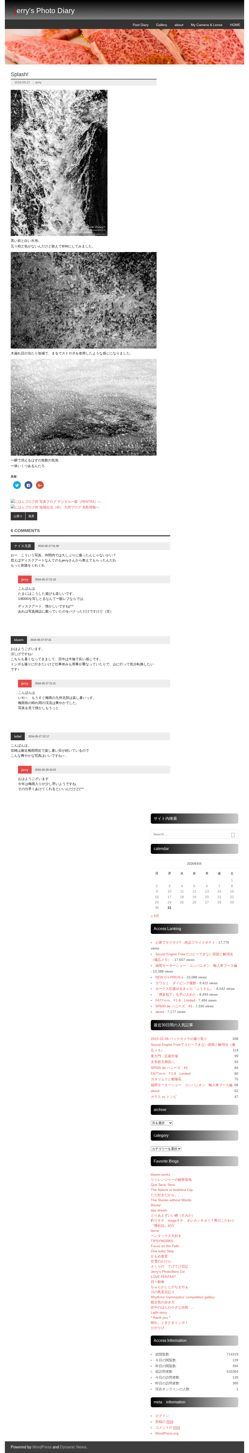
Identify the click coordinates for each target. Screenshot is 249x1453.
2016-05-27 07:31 (40, 639)
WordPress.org (166, 1433)
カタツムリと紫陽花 (166, 1079)
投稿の (164, 1422)
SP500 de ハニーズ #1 (173, 1006)
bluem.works (160, 1174)
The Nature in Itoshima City (172, 1190)
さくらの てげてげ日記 (169, 1266)
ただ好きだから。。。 (168, 1195)
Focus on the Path (165, 1246)
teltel (17, 736)
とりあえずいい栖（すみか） (173, 1215)
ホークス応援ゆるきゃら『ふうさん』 (184, 989)
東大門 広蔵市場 (164, 1056)
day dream (159, 1210)
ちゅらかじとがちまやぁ (169, 1287)
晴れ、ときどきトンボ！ (169, 1323)
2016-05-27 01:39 (48, 545)
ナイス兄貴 (22, 546)
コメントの (167, 1427)
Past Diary (141, 25)
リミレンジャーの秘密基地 (171, 1180)
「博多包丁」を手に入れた (175, 994)
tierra (155, 1231)
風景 (31, 516)
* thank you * (164, 1317)
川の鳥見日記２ (163, 1292)
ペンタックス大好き (166, 1236)
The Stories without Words (171, 1200)
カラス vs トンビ (164, 1097)
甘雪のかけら (161, 1261)
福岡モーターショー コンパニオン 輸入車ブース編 (196, 965)
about (179, 25)
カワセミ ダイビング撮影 (175, 983)
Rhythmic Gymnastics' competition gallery (183, 1297)
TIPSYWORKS (162, 1241)
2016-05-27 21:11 (45, 683)
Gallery (161, 25)
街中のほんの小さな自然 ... (173, 1307)
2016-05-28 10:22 (45, 769)
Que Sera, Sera (163, 1185)
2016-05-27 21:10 (45, 579)
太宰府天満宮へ (163, 1062)
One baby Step (162, 1251)
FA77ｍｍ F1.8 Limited (175, 1000)
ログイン (162, 1416)
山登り (18, 516)
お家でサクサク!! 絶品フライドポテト (185, 942)
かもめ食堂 (159, 1256)
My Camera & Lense (206, 25)
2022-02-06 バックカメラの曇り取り (179, 1039)
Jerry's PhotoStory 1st (168, 1271)
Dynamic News (73, 1447)
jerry (38, 82)
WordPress (42, 1447)
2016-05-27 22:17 (38, 736)
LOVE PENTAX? (163, 1277)
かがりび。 (159, 1328)
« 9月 (155, 916)
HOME (235, 25)
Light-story (159, 1312)
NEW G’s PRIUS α (169, 977)
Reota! (156, 1205)
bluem (19, 640)
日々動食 (157, 1282)
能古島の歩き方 (163, 1302)
